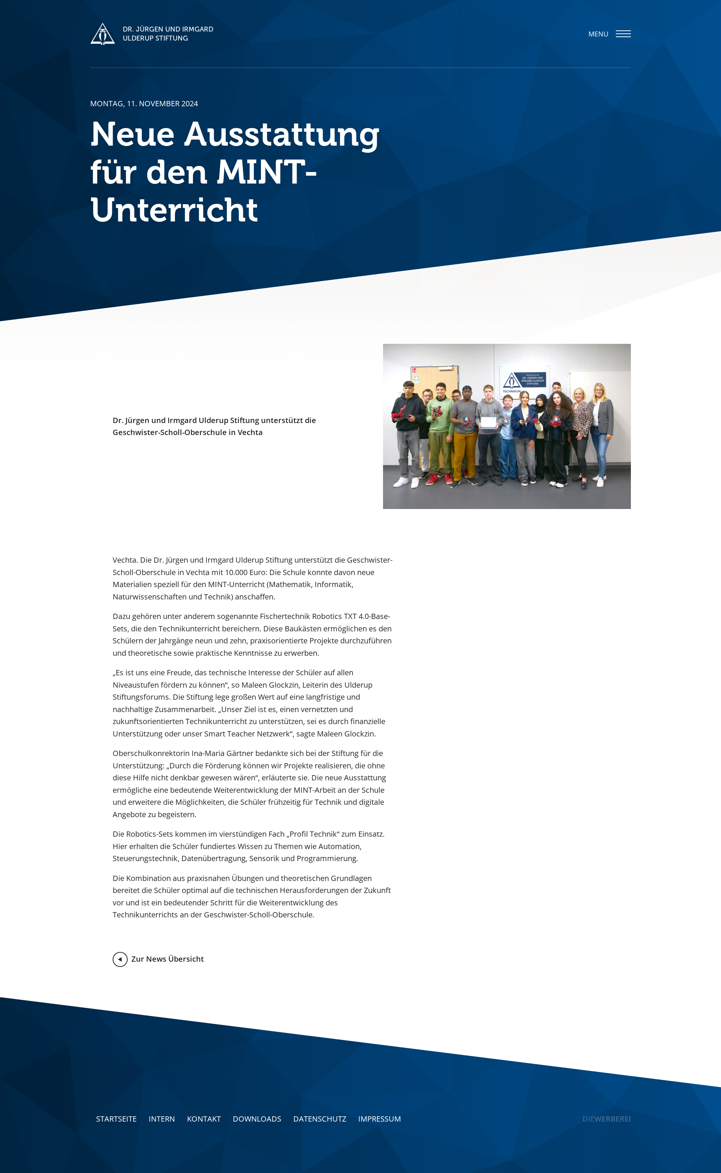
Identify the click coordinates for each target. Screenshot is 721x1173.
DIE (606, 1119)
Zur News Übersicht (167, 959)
